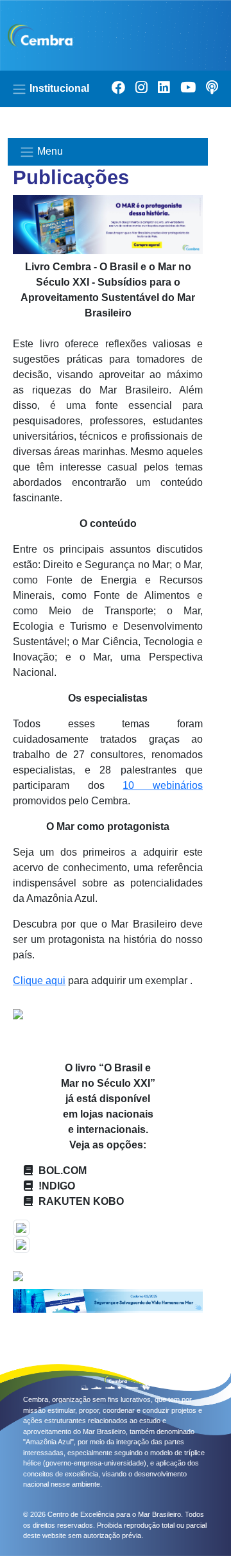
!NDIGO (56, 1185)
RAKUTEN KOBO (81, 1201)
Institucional (58, 88)
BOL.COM (62, 1170)
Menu (49, 151)
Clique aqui (39, 980)
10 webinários (163, 785)
